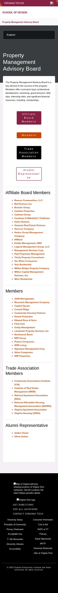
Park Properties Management (29, 254)
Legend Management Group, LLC (31, 246)
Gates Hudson (22, 221)
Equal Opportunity (43, 539)
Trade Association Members (29, 153)
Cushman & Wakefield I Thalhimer (32, 218)
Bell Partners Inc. (23, 204)
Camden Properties (24, 211)
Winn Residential (23, 279)
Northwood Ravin (23, 334)
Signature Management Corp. (29, 349)
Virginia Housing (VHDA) (27, 413)
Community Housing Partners (29, 313)
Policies (43, 534)
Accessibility (15, 549)
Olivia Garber (21, 436)
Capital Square (22, 306)
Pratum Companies (24, 341)
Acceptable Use (15, 534)
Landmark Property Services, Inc (31, 331)
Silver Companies (23, 352)
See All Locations (26, 509)
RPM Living (20, 345)
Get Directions (24, 505)
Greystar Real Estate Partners (29, 225)
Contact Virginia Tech (29, 514)
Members (29, 135)
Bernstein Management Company (31, 302)
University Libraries (15, 544)
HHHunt (18, 239)
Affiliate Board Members (29, 118)
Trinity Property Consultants (29, 257)
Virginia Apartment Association (30, 409)
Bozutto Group (22, 207)
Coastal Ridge (21, 309)
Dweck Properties (23, 316)
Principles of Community (15, 524)
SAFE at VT (42, 529)
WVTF (43, 543)
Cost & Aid (43, 524)
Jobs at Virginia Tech (43, 553)
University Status (15, 520)
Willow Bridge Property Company (31, 268)
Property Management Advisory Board (20, 22)
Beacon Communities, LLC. (28, 200)
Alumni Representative (29, 174)
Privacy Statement (15, 529)
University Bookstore (43, 548)
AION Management (24, 298)
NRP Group (20, 338)
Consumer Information (43, 520)
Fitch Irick (19, 324)
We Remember (16, 539)
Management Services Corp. (29, 250)
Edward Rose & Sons (25, 320)
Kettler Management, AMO (28, 243)
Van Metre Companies (25, 261)
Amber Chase (21, 433)
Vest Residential (22, 264)
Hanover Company (24, 229)
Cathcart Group (22, 214)
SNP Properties (22, 356)
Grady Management (24, 327)
